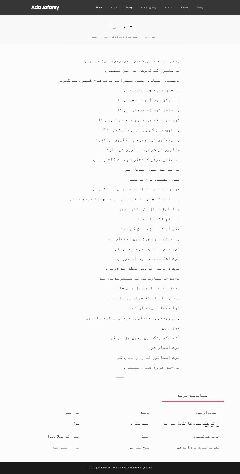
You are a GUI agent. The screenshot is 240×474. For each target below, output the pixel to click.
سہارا (92, 36)
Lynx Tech (147, 467)
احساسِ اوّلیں (208, 412)
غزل (76, 423)
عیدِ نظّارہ (139, 423)
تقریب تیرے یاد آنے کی (198, 447)
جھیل (145, 436)
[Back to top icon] (226, 468)
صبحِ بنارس (140, 447)
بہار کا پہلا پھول (63, 436)
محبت (145, 412)
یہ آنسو (72, 412)
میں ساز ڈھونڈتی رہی (121, 36)
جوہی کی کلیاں (206, 436)
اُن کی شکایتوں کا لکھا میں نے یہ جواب (192, 424)
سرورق (150, 36)
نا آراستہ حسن (66, 447)
